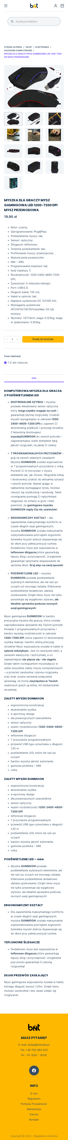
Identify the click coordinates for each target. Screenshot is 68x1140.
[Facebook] (34, 1070)
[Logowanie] (55, 5)
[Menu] (5, 5)
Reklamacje (34, 1109)
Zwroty (34, 1114)
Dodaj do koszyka (43, 339)
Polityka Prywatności (34, 1103)
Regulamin (34, 1098)
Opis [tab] (34, 378)
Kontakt (34, 1119)
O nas (33, 1093)
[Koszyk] (62, 5)
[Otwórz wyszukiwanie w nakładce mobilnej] (34, 21)
